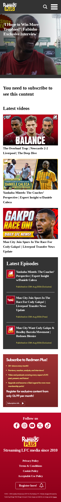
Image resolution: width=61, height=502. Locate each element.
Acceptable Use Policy (30, 476)
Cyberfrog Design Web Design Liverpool (15, 497)
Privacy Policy (31, 460)
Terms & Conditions (30, 465)
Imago (55, 497)
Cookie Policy (30, 471)
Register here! (28, 485)
